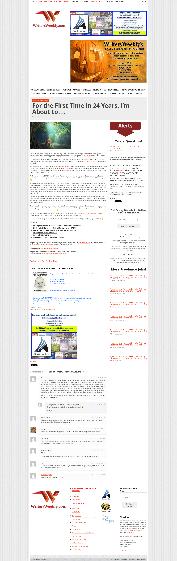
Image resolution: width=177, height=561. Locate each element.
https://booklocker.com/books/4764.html (43, 309)
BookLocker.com (37, 245)
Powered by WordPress (121, 559)
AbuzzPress (49, 245)
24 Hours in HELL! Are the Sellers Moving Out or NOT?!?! (54, 228)
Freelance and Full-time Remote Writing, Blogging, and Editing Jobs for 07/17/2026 (128, 357)
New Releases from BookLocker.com (126, 90)
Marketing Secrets (82, 93)
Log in (112, 559)
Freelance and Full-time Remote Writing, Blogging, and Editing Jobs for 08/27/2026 (128, 276)
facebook (49, 248)
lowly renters (88, 156)
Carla (42, 463)
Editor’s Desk (53, 90)
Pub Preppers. (131, 532)
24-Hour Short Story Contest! (110, 93)
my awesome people (62, 166)
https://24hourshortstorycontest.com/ (54, 254)
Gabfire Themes (141, 559)
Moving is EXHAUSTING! (42, 235)
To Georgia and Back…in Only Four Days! (48, 237)
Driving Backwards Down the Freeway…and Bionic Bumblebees (57, 226)
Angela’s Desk (38, 90)
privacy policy (124, 550)
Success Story (135, 93)
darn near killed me (88, 161)
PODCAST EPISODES (71, 90)
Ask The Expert (38, 93)
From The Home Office (40, 100)
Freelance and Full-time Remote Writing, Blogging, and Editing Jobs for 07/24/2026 (128, 344)
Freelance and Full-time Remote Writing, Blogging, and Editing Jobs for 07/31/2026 (128, 330)
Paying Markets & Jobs (59, 93)
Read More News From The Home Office (43, 261)
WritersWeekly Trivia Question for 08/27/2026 (125, 147)
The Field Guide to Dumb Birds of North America (89, 213)
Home (32, 1)
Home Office (99, 90)
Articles (87, 90)
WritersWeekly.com (84, 243)
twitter (43, 248)
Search (143, 1)
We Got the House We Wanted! (45, 233)
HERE (119, 170)
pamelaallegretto (46, 475)
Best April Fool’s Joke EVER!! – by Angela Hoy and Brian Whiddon (57, 230)
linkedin (55, 248)
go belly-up (58, 178)
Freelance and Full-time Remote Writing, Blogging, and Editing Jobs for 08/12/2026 (128, 303)
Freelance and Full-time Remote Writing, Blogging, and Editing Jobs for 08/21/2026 (128, 290)
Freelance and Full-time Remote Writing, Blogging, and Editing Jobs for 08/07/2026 (128, 317)
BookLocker (37, 176)
